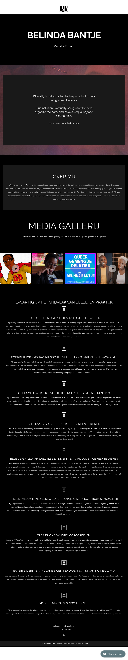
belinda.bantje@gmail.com (64, 626)
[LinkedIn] (64, 635)
